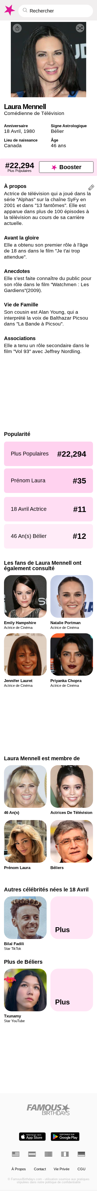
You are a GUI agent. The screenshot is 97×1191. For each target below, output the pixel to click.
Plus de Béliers (23, 962)
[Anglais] (16, 1154)
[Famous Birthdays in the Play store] (65, 1136)
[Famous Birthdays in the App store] (32, 1136)
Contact (40, 1169)
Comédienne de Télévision (34, 113)
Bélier (57, 131)
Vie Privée (61, 1169)
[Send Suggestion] (91, 188)
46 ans (58, 145)
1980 (29, 131)
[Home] (49, 1109)
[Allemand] (81, 1154)
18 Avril (12, 131)
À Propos (19, 1169)
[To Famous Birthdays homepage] (9, 10)
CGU (81, 1169)
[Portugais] (48, 1154)
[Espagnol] (32, 1154)
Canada (13, 145)
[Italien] (65, 1154)
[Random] (80, 28)
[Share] (17, 28)
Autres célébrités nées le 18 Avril (46, 889)
